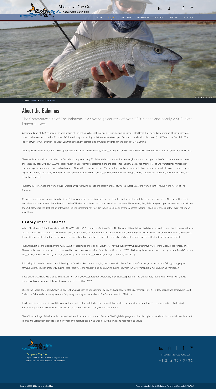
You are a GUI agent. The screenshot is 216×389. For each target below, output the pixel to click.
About (33, 100)
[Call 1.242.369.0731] (168, 8)
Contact (188, 17)
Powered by (178, 386)
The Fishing (143, 17)
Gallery (174, 17)
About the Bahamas (47, 100)
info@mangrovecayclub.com (176, 354)
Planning (159, 17)
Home (99, 17)
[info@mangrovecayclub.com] (161, 348)
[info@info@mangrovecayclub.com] (160, 8)
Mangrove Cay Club (56, 10)
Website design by (151, 386)
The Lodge (126, 17)
